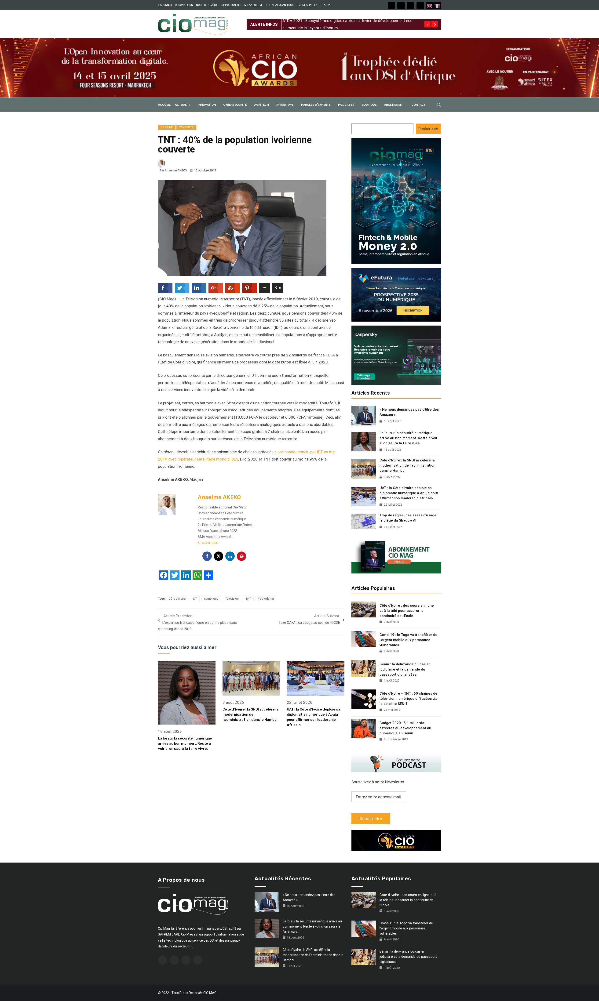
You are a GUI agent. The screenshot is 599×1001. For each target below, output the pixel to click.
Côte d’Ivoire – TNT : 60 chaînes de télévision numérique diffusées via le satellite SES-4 (408, 698)
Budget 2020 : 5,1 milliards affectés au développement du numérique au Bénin (405, 728)
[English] (430, 5)
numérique (211, 598)
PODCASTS (346, 104)
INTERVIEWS (285, 104)
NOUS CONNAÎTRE (207, 5)
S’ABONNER (165, 5)
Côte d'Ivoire (177, 598)
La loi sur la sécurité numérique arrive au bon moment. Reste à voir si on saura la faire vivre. (185, 743)
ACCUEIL (164, 104)
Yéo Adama (266, 598)
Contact (419, 104)
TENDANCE (186, 127)
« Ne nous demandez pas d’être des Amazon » (409, 412)
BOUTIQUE (369, 104)
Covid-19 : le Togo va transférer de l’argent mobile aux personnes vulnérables (408, 640)
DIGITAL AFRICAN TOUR (279, 5)
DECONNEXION (184, 5)
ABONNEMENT (394, 104)
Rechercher (428, 128)
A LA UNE (167, 127)
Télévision (232, 598)
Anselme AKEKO (176, 170)
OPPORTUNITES (231, 5)
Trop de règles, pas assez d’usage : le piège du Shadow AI (409, 517)
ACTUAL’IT (182, 104)
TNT (248, 598)
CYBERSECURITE (235, 104)
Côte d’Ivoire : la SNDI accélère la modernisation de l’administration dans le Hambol (250, 714)
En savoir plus (208, 542)
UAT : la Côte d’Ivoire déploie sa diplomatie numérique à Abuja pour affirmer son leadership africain (409, 493)
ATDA (327, 5)
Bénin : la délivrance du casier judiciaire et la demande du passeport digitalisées (405, 669)
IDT (195, 598)
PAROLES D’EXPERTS (316, 104)
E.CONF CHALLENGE (309, 5)
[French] (437, 5)
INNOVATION (207, 104)
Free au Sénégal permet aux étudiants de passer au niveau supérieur (341, 20)
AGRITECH (261, 104)
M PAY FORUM (253, 5)
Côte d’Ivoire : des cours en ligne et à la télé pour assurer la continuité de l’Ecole (407, 610)
